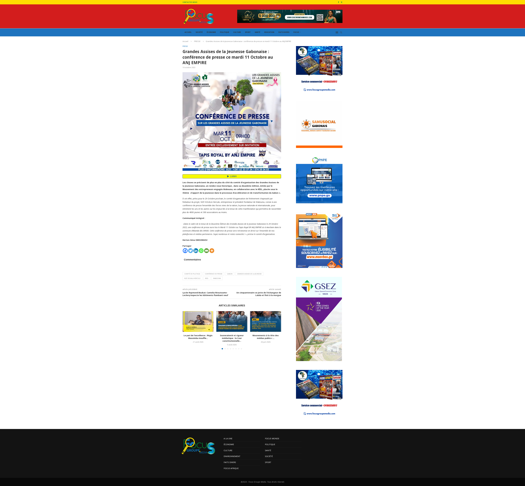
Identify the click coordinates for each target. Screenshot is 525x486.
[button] (186, 330)
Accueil (185, 41)
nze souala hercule (192, 278)
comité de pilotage (192, 274)
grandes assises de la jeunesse (249, 274)
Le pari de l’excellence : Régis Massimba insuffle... (198, 336)
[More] (211, 250)
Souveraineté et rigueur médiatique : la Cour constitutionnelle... (232, 338)
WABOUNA (217, 278)
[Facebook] (338, 2)
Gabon (229, 274)
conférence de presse (213, 274)
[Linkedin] (195, 250)
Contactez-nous (190, 2)
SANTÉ (257, 32)
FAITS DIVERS (283, 32)
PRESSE (197, 41)
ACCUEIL (188, 32)
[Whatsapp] (201, 250)
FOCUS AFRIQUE (231, 468)
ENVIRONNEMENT (232, 456)
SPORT (248, 32)
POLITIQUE (224, 32)
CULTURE (237, 32)
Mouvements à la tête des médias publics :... (266, 336)
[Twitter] (341, 2)
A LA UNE (228, 438)
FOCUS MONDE (272, 438)
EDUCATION (269, 32)
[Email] (206, 250)
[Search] (341, 32)
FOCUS (296, 32)
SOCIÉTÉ (199, 32)
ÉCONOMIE (211, 32)
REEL (206, 278)
